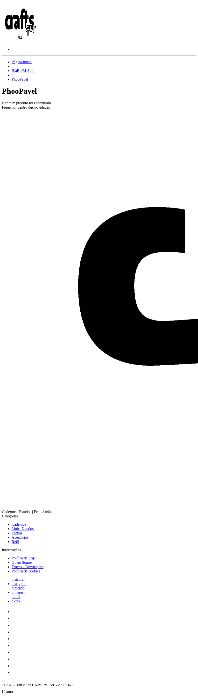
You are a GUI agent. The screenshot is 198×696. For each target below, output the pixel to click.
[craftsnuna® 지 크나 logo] (20, 41)
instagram (19, 579)
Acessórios (20, 537)
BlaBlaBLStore (23, 71)
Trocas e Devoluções (27, 567)
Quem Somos (22, 562)
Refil (15, 542)
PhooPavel (20, 79)
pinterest (18, 588)
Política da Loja (23, 558)
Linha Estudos (23, 529)
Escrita (17, 533)
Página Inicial (22, 62)
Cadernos (19, 524)
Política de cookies (26, 571)
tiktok (16, 597)
